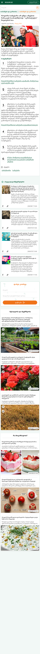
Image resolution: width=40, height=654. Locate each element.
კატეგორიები (33, 2)
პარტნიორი (6, 170)
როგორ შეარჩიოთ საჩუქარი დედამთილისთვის (19, 125)
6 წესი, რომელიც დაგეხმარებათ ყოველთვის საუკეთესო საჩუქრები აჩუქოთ (20, 160)
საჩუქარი (16, 170)
